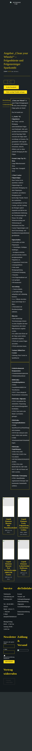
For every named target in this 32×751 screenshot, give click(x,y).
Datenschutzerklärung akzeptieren (9, 657)
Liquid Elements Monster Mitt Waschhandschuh (10, 523)
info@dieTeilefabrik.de (10, 616)
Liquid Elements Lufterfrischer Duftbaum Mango (24, 566)
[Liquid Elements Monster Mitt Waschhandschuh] (8, 507)
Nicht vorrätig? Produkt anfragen (15, 92)
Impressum (20, 614)
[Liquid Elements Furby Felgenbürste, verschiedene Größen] (23, 507)
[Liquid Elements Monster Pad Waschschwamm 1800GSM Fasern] (8, 549)
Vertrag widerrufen (9, 681)
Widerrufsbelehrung (23, 601)
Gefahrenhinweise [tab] (6, 104)
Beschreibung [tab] (6, 100)
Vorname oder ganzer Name (9, 642)
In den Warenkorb (11, 87)
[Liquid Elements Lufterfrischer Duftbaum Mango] (23, 549)
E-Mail (5, 649)
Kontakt (19, 594)
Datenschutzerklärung (23, 611)
